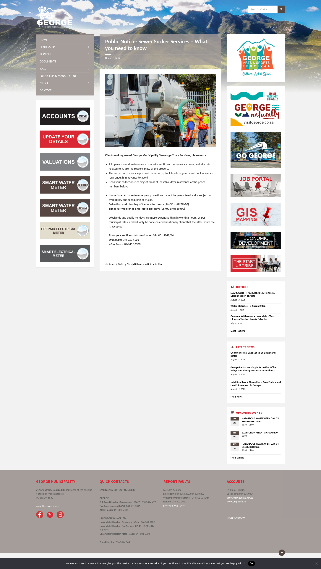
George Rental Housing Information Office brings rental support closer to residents (253, 369)
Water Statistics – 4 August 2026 (248, 306)
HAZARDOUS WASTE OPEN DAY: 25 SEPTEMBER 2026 (260, 420)
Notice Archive (154, 264)
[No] (316, 563)
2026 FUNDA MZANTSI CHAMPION (260, 432)
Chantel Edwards (135, 264)
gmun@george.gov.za (47, 506)
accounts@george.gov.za (240, 498)
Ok (251, 563)
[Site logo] (54, 27)
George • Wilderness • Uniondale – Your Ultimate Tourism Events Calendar (252, 318)
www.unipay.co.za (236, 501)
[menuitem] (65, 40)
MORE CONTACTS (236, 518)
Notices (119, 58)
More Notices (238, 331)
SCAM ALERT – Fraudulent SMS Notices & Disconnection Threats (253, 295)
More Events (237, 458)
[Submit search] (281, 9)
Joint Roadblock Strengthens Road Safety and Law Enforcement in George (256, 384)
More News (237, 397)
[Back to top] (282, 553)
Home (108, 58)
